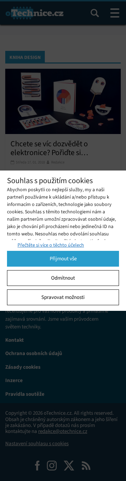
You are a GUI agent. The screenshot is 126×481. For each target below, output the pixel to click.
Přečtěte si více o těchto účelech (51, 245)
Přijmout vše (63, 258)
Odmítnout (63, 278)
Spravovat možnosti (63, 297)
